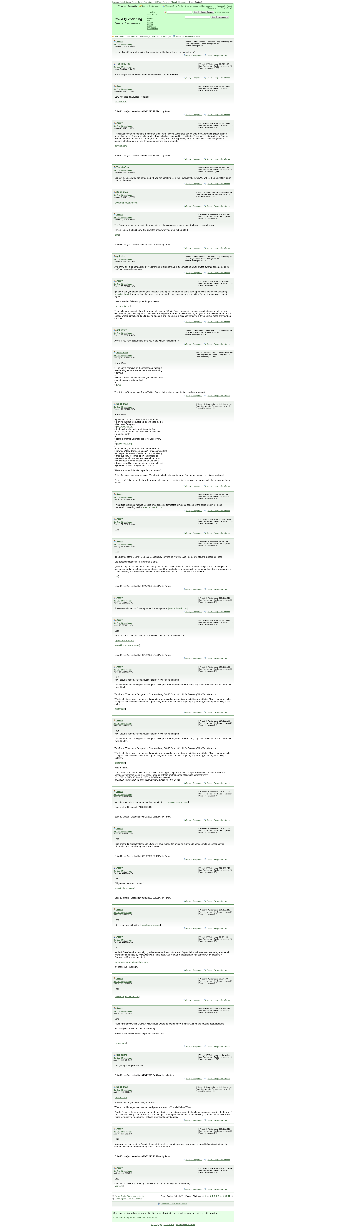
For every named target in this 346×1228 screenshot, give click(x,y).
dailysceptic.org (122, 306)
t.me (117, 235)
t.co (116, 576)
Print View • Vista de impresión (174, 1204)
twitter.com (120, 709)
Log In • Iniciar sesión (151, 6)
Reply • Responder (194, 55)
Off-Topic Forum (161, 2)
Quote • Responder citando (218, 55)
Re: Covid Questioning (123, 45)
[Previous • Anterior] (203, 1196)
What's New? (226, 8)
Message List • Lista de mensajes (156, 36)
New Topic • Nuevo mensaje (188, 36)
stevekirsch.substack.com (127, 645)
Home (114, 2)
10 (226, 1196)
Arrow (137, 23)
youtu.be (119, 1186)
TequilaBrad (123, 63)
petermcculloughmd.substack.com (131, 962)
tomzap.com (121, 1097)
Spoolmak (122, 192)
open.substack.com (152, 507)
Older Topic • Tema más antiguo (128, 1199)
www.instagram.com (124, 888)
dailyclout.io (121, 102)
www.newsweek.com (178, 802)
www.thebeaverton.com (126, 203)
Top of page (156, 1224)
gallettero (121, 256)
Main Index (124, 2)
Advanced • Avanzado (222, 12)
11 (229, 1196)
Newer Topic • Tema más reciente (129, 1196)
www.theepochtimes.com (127, 996)
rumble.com (120, 1043)
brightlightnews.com (150, 925)
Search (179, 1224)
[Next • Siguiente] (232, 1196)
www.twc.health (122, 294)
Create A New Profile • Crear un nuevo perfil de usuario (188, 6)
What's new (189, 1224)
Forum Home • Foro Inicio (142, 2)
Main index (169, 1224)
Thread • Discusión (178, 2)
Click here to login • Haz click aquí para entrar (135, 1218)
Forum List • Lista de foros (126, 36)
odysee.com (121, 146)
